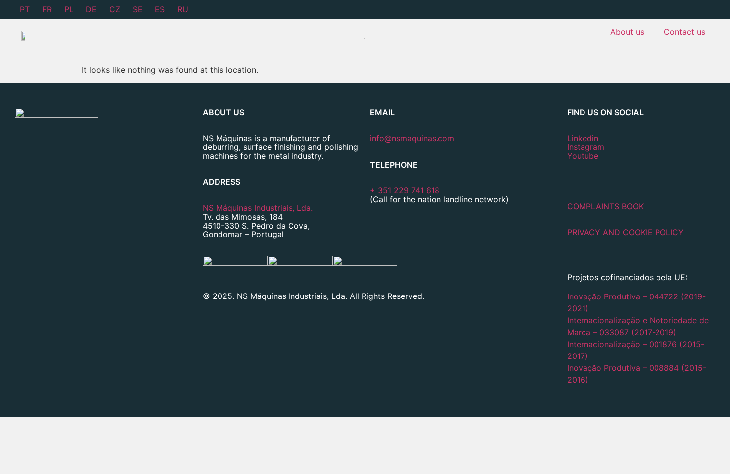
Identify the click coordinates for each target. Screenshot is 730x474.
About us (627, 32)
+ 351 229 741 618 (404, 190)
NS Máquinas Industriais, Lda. (258, 208)
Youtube (582, 156)
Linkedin (582, 138)
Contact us (684, 32)
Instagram (585, 147)
